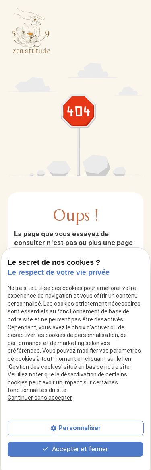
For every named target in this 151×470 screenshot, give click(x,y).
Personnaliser (79, 428)
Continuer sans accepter (40, 397)
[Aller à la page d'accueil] (32, 30)
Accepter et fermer (79, 449)
